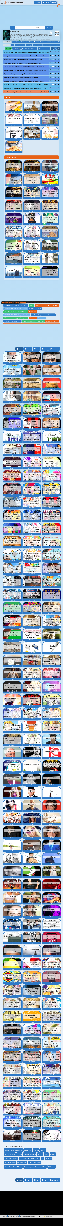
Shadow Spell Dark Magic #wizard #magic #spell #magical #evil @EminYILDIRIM (25, 88)
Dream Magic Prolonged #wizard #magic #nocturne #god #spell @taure (23, 63)
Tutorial (9, 48)
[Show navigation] (59, 2)
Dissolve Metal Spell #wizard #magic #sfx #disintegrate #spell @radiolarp (23, 59)
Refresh (18, 49)
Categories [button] (54, 349)
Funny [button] (29, 349)
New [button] (37, 349)
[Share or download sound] (50, 52)
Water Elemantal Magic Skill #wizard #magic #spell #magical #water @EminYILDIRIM (26, 92)
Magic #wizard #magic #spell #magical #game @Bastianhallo (20, 74)
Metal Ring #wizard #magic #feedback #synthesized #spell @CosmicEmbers (24, 81)
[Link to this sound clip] (55, 52)
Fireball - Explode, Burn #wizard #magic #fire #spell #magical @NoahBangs (24, 66)
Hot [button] (45, 349)
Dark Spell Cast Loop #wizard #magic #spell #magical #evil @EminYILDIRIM (24, 56)
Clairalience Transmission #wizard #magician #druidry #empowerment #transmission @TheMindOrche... (26, 52)
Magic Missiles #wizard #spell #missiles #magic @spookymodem (21, 77)
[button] (50, 32)
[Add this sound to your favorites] (58, 52)
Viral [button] (20, 349)
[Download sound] (53, 52)
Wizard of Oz (16, 41)
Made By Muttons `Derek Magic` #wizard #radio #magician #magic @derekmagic (25, 70)
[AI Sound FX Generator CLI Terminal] (18, 1216)
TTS (15, 1216)
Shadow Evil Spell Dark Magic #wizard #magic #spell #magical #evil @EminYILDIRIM (26, 84)
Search (49, 28)
